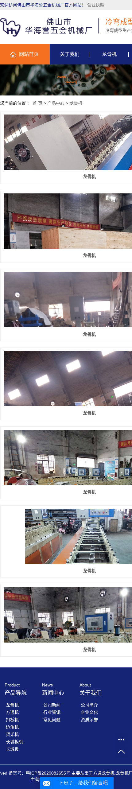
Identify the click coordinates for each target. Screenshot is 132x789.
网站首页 (29, 54)
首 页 (37, 103)
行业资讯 (51, 712)
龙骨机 (109, 54)
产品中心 (55, 103)
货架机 (12, 734)
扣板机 (12, 719)
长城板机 (14, 741)
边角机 (12, 727)
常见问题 (51, 719)
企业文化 (89, 712)
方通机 (12, 712)
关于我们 (70, 54)
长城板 (12, 749)
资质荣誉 (89, 719)
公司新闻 (51, 704)
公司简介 (89, 704)
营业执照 (95, 4)
